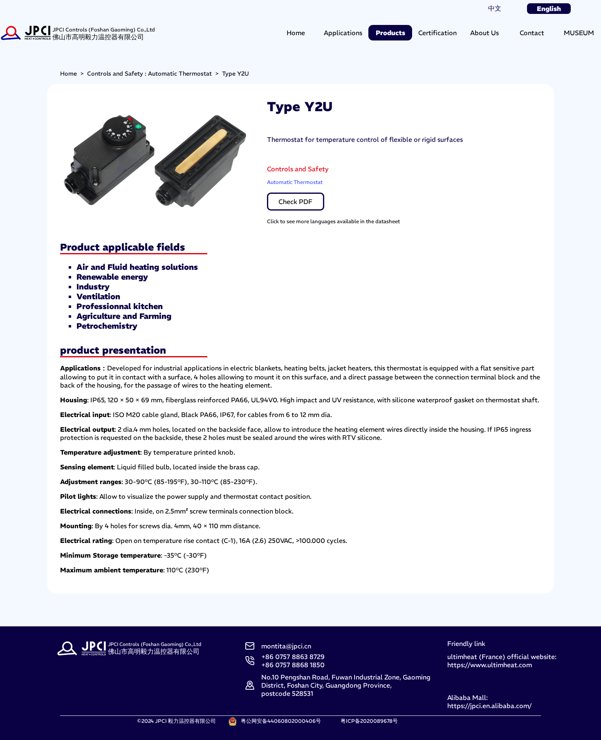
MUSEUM (579, 33)
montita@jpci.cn (286, 646)
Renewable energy (112, 277)
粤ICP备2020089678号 (369, 721)
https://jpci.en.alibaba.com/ (489, 706)
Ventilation (98, 296)
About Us (484, 33)
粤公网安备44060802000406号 (281, 721)
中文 (494, 8)
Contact (532, 33)
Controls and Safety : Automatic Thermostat (149, 73)
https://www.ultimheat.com (489, 665)
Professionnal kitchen (119, 306)
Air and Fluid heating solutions (137, 267)
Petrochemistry (106, 326)
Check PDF (295, 201)
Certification (437, 33)
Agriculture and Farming (123, 316)
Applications (343, 33)
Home (296, 33)
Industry (93, 287)
